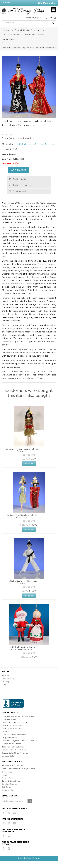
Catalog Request (9, 784)
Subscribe (30, 801)
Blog (4, 685)
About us (6, 676)
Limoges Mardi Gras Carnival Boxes (18, 716)
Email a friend (19, 191)
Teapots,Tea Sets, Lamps (13, 747)
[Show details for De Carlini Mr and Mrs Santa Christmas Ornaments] (29, 624)
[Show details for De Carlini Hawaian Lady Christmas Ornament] (29, 426)
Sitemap (6, 682)
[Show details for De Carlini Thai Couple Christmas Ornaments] (29, 492)
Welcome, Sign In (33, 18)
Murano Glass (8, 731)
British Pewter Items (11, 744)
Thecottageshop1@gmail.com (21, 769)
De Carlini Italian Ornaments (15, 722)
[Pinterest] (9, 813)
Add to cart (18, 170)
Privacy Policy (8, 679)
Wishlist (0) (46, 18)
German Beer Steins (11, 728)
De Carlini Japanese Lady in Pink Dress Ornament (30, 360)
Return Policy (8, 778)
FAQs (4, 775)
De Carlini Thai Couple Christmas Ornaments (22, 516)
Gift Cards (6, 787)
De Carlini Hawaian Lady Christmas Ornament (21, 450)
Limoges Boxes (9, 719)
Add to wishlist (19, 179)
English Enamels (9, 738)
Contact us (7, 772)
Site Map (7, 2)
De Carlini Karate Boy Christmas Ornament (22, 582)
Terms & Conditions (11, 781)
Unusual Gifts (8, 756)
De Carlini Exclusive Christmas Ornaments (35, 144)
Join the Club (8, 790)
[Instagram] (14, 813)
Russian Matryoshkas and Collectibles (19, 741)
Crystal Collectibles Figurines (15, 753)
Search (53, 23)
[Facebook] (3, 813)
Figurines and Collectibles (14, 750)
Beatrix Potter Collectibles (14, 735)
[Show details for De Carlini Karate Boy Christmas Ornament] (29, 558)
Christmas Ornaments (12, 725)
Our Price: (7, 159)
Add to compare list (22, 185)
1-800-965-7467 (45, 2)
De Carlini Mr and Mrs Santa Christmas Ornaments (22, 648)
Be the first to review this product (18, 138)
